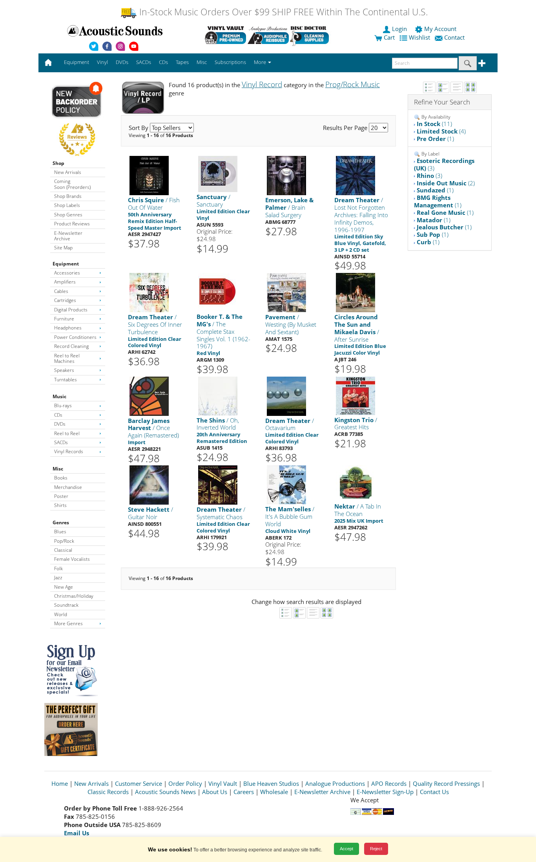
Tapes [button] (182, 62)
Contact (454, 37)
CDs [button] (163, 62)
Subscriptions (230, 62)
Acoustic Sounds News (165, 792)
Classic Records (108, 792)
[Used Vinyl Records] (225, 35)
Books (60, 477)
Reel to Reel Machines (67, 358)
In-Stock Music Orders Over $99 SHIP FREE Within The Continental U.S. (282, 12)
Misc (58, 468)
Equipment (66, 263)
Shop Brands (68, 196)
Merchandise (68, 487)
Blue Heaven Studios (271, 783)
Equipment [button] (76, 62)
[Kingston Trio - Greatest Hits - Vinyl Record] (355, 395)
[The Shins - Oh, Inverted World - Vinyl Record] (218, 395)
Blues (60, 531)
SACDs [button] (143, 62)
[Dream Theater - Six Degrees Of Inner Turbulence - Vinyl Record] (149, 292)
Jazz (58, 577)
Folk (58, 568)
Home (59, 783)
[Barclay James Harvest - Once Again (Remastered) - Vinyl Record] (149, 395)
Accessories (67, 272)
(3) (444, 164)
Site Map (63, 247)
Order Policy (185, 783)
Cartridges (65, 300)
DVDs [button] (122, 62)
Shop (58, 163)
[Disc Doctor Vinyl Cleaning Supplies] (311, 35)
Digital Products (71, 309)
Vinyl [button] (102, 62)
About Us (214, 792)
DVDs (60, 424)
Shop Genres (68, 214)
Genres (61, 522)
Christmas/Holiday (73, 596)
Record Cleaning (71, 346)
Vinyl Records (68, 451)
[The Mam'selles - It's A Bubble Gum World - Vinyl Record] (286, 484)
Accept (346, 848)
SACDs (61, 442)
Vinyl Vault (222, 783)
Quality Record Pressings (446, 783)
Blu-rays (63, 405)
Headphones (68, 327)
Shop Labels (67, 205)
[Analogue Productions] (268, 35)
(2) (446, 183)
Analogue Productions (335, 783)
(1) (435, 139)
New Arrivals (67, 172)
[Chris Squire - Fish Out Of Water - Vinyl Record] (149, 175)
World (60, 614)
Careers (243, 792)
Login (399, 29)
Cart (388, 37)
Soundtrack (66, 605)
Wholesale (274, 792)
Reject (376, 848)
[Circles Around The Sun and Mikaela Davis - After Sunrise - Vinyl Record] (355, 292)
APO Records (389, 783)
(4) (441, 131)
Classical (63, 550)
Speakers (64, 370)
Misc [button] (202, 62)
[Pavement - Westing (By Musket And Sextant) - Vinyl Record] (286, 292)
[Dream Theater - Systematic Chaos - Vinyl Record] (218, 484)
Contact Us (434, 792)
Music (59, 396)
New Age (63, 587)
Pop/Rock (64, 541)
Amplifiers (65, 281)
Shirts (60, 505)
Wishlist (419, 37)
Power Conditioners (75, 337)
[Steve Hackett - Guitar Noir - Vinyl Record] (149, 484)
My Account (440, 29)
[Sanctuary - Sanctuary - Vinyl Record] (218, 173)
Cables (61, 291)
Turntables (65, 379)
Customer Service (138, 783)
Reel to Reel (67, 433)
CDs (58, 415)
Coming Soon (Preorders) (72, 184)
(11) (434, 124)
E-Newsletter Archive (68, 236)
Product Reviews (72, 223)
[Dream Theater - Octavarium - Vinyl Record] (286, 395)
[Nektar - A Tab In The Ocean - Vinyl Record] (355, 482)
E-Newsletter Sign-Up (385, 792)
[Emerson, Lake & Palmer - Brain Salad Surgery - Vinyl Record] (286, 175)
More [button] (260, 62)
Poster (61, 496)
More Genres (68, 623)
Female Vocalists (72, 559)
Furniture (64, 318)
